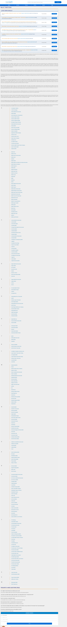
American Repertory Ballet (15, 120)
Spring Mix (13, 513)
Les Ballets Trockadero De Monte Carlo (17, 351)
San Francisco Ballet (14, 479)
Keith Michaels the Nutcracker (16, 346)
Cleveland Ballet (14, 234)
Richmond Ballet (14, 465)
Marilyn (12, 386)
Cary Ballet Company (14, 250)
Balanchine (13, 151)
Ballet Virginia (13, 187)
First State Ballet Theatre (15, 287)
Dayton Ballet (13, 265)
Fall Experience (13, 293)
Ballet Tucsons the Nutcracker (16, 195)
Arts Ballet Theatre (14, 141)
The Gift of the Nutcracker (15, 562)
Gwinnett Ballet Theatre (15, 308)
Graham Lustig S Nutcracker (16, 299)
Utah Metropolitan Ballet (15, 574)
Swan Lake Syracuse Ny (15, 497)
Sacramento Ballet (14, 476)
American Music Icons (15, 136)
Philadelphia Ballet (14, 455)
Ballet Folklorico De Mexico (15, 164)
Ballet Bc (12, 158)
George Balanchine (14, 310)
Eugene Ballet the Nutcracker (16, 279)
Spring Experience (14, 514)
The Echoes (13, 539)
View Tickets (54, 13)
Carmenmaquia (13, 248)
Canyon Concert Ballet (15, 244)
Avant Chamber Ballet (15, 146)
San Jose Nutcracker (14, 504)
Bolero (12, 181)
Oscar (12, 448)
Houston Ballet (13, 322)
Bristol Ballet (13, 209)
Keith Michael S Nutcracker (15, 348)
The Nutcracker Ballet (14, 549)
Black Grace (13, 208)
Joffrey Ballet (13, 339)
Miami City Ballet (14, 373)
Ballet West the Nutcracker (15, 194)
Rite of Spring (13, 471)
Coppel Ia (13, 257)
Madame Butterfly (14, 365)
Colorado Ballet (13, 237)
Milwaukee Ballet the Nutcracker (16, 375)
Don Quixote (13, 267)
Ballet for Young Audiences (15, 201)
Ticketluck (15, 2)
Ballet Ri (12, 215)
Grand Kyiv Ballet (14, 314)
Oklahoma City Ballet (14, 443)
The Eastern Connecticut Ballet (16, 535)
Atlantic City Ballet (14, 131)
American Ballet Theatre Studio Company (18, 145)
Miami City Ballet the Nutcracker (16, 372)
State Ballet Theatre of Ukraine (16, 490)
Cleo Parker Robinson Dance (16, 232)
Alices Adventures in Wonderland (16, 115)
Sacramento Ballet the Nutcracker (16, 474)
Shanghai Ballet (14, 481)
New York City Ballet (14, 412)
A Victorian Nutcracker (15, 143)
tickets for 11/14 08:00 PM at (19, 22)
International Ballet (14, 327)
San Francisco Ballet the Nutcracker (17, 477)
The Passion (13, 528)
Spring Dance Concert (15, 509)
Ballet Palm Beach (14, 169)
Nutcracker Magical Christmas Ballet (17, 429)
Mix (12, 387)
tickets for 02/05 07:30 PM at (17, 38)
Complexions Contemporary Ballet (17, 239)
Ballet (12, 178)
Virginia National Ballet (15, 577)
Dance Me (13, 276)
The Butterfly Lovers (14, 542)
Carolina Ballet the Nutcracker (16, 220)
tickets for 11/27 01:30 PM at (19, 26)
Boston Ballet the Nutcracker (16, 183)
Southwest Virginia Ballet (15, 486)
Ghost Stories (13, 305)
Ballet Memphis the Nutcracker (16, 190)
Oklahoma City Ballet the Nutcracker (17, 441)
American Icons (13, 134)
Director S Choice (14, 272)
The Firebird (13, 567)
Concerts (17, 5)
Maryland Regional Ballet (15, 400)
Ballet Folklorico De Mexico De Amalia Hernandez (19, 162)
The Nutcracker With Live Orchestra (17, 558)
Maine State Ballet (14, 380)
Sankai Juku (13, 500)
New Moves (13, 424)
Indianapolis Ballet (14, 325)
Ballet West (13, 176)
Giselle (12, 298)
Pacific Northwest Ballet (15, 452)
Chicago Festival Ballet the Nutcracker (17, 227)
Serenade (13, 506)
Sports (9, 5)
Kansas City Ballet (14, 344)
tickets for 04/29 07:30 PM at (19, 42)
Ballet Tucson (13, 174)
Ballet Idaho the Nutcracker (15, 188)
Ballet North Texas (14, 213)
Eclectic (12, 282)
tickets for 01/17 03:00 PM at (19, 30)
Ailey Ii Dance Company (15, 138)
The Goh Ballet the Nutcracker (16, 523)
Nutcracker (13, 431)
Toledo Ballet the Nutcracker (16, 555)
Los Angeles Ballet (14, 354)
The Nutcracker (13, 526)
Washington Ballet (14, 582)
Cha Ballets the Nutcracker (15, 255)
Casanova (13, 246)
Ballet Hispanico (14, 165)
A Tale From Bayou (14, 109)
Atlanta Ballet (13, 125)
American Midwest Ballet (15, 129)
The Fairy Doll (13, 544)
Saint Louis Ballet (14, 502)
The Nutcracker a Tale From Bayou (17, 548)
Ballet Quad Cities (14, 171)
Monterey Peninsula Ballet (15, 396)
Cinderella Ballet (14, 230)
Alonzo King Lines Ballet (15, 127)
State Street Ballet (14, 493)
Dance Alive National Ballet (15, 274)
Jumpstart (13, 341)
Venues (35, 5)
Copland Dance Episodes (15, 260)
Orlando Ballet (13, 445)
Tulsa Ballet (13, 530)
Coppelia (12, 241)
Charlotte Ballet (13, 225)
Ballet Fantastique (14, 199)
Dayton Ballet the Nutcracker (16, 263)
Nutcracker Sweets (14, 435)
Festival (43, 5)
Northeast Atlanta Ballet (15, 436)
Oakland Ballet (13, 447)
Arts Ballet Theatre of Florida (16, 122)
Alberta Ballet (13, 113)
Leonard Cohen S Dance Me (15, 358)
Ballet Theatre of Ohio (15, 206)
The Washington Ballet (15, 556)
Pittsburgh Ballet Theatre (15, 457)
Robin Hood (13, 469)
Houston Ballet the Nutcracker (16, 320)
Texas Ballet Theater (14, 521)
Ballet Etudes (13, 160)
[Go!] (58, 2)
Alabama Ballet (13, 148)
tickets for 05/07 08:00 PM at (19, 50)
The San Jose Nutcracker (15, 560)
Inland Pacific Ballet (14, 331)
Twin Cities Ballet (14, 532)
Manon (12, 366)
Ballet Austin (13, 157)
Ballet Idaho (13, 167)
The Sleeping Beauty (14, 565)
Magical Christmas (14, 382)
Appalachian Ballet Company (16, 132)
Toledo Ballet (13, 569)
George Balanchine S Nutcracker (16, 296)
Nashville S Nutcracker (15, 408)
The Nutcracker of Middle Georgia (17, 551)
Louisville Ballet (13, 360)
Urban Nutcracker (14, 572)
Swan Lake (13, 495)
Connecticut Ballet (14, 251)
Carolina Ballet (13, 221)
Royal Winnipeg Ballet (15, 467)
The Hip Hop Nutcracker (15, 525)
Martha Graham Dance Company (16, 368)
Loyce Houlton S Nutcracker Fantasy (17, 353)
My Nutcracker (13, 398)
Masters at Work (14, 370)
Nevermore (13, 422)
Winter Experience (14, 584)
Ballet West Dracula (14, 197)
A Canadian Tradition (14, 108)
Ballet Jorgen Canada (14, 202)
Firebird (12, 291)
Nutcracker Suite (14, 433)
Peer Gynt (13, 453)
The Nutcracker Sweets (15, 563)
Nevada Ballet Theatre (15, 415)
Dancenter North (14, 269)
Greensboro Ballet (14, 315)
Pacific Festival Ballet (14, 459)
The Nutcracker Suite (14, 553)
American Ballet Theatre (15, 118)
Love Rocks (13, 361)
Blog (52, 5)
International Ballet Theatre (16, 332)
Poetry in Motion (14, 462)
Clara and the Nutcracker (15, 253)
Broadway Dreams (14, 211)
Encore (12, 284)
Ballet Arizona (13, 153)
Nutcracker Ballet (14, 419)
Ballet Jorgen (13, 204)
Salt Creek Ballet (14, 499)
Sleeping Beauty (14, 483)
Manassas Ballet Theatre (15, 391)
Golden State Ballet (14, 312)
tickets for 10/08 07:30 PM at (20, 14)
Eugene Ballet (13, 281)
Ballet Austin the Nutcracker (16, 155)
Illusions (12, 329)
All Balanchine (13, 139)
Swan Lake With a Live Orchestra (16, 516)
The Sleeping (13, 519)
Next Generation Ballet (15, 438)
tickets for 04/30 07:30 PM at (18, 46)
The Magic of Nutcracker (15, 546)
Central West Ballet (14, 223)
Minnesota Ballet (14, 379)
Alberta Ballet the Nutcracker (16, 111)
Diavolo (12, 270)
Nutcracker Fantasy (14, 421)
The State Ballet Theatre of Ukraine (17, 537)
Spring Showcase (14, 511)
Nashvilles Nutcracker (15, 428)
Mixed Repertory (14, 393)
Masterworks (13, 403)
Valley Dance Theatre (14, 579)
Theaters (26, 5)
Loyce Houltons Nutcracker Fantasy (17, 356)
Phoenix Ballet (13, 460)
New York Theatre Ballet (15, 426)
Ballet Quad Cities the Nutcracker (16, 192)
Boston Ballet (13, 185)
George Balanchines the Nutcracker (17, 303)
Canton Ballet (13, 258)
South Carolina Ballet (14, 507)
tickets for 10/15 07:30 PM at (19, 18)
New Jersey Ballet (14, 410)
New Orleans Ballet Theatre (15, 417)
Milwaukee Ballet (14, 377)
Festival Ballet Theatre (15, 289)
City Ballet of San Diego (15, 243)
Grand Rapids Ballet (14, 301)
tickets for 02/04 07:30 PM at (18, 34)
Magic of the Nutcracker (15, 384)
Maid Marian (13, 389)
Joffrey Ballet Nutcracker (15, 337)
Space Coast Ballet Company (16, 488)
